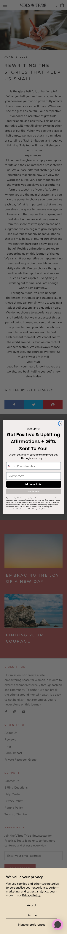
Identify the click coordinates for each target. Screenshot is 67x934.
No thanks (33, 491)
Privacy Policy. (31, 895)
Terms (46, 509)
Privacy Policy (37, 509)
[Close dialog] (60, 423)
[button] (57, 924)
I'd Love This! (33, 484)
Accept (31, 905)
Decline (32, 915)
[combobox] (11, 465)
